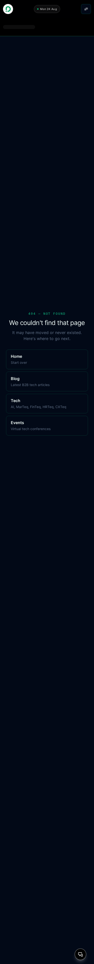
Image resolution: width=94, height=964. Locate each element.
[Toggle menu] (86, 9)
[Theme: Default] (80, 954)
